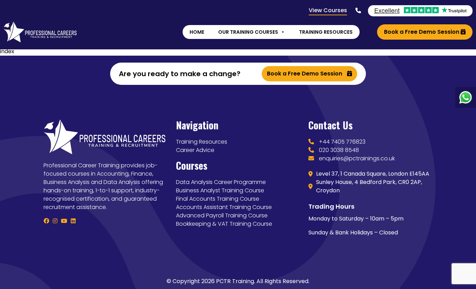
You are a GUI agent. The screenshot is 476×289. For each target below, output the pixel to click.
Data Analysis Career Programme (221, 182)
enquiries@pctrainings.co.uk (357, 158)
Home (197, 32)
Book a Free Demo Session (422, 32)
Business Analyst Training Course (220, 190)
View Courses (328, 10)
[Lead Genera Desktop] (40, 31)
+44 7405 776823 (342, 142)
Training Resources (326, 32)
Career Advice (195, 150)
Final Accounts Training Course (217, 199)
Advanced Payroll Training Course (222, 215)
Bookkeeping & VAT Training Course (224, 224)
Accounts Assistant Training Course (224, 207)
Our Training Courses (248, 32)
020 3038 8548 (339, 150)
